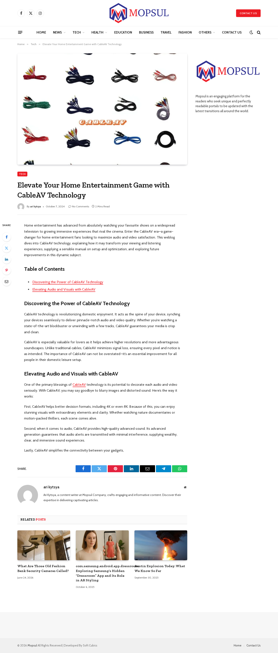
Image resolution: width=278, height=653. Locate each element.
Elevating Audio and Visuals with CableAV (63, 289)
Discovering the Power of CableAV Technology (67, 282)
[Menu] (20, 32)
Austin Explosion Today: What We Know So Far (159, 568)
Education (123, 32)
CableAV (79, 384)
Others (205, 32)
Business (146, 32)
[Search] (258, 32)
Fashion (185, 32)
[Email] (6, 281)
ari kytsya (35, 206)
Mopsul (33, 645)
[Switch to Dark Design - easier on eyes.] (251, 32)
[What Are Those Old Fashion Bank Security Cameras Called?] (43, 545)
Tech (77, 32)
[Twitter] (6, 248)
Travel (166, 32)
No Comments (80, 206)
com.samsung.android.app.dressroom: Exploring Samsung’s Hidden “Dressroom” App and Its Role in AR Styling (102, 573)
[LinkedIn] (6, 259)
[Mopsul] (139, 13)
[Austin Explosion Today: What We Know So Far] (160, 545)
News (57, 32)
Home (41, 32)
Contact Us (248, 13)
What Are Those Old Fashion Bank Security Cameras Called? (43, 568)
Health (97, 32)
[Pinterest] (6, 270)
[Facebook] (6, 237)
